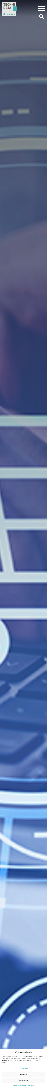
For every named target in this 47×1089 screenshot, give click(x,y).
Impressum (31, 1085)
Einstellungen (23, 1080)
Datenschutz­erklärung (19, 1085)
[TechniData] (9, 9)
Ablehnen (23, 1074)
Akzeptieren (23, 1068)
